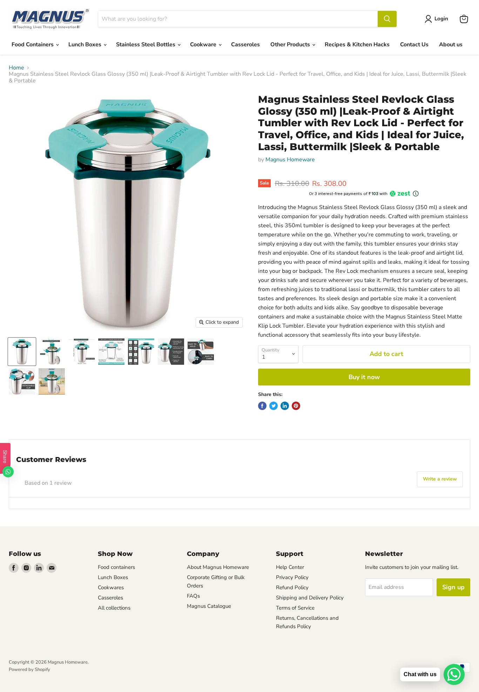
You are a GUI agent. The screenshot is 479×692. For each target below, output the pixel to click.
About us (451, 44)
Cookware (204, 44)
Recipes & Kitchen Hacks (357, 44)
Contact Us (414, 44)
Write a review (440, 479)
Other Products (290, 44)
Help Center (290, 567)
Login (441, 18)
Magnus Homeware (290, 159)
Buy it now (364, 377)
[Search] (387, 19)
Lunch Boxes (85, 44)
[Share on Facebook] (262, 406)
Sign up (453, 587)
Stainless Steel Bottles (146, 44)
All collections (114, 607)
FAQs (193, 595)
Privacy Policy (292, 577)
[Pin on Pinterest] (296, 406)
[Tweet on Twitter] (273, 406)
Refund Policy (292, 587)
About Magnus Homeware (218, 567)
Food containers (116, 567)
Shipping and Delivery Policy (310, 597)
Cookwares (111, 587)
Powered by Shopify (29, 669)
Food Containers (33, 44)
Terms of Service (295, 607)
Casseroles (245, 44)
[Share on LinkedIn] (285, 406)
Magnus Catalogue (209, 606)
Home (16, 68)
